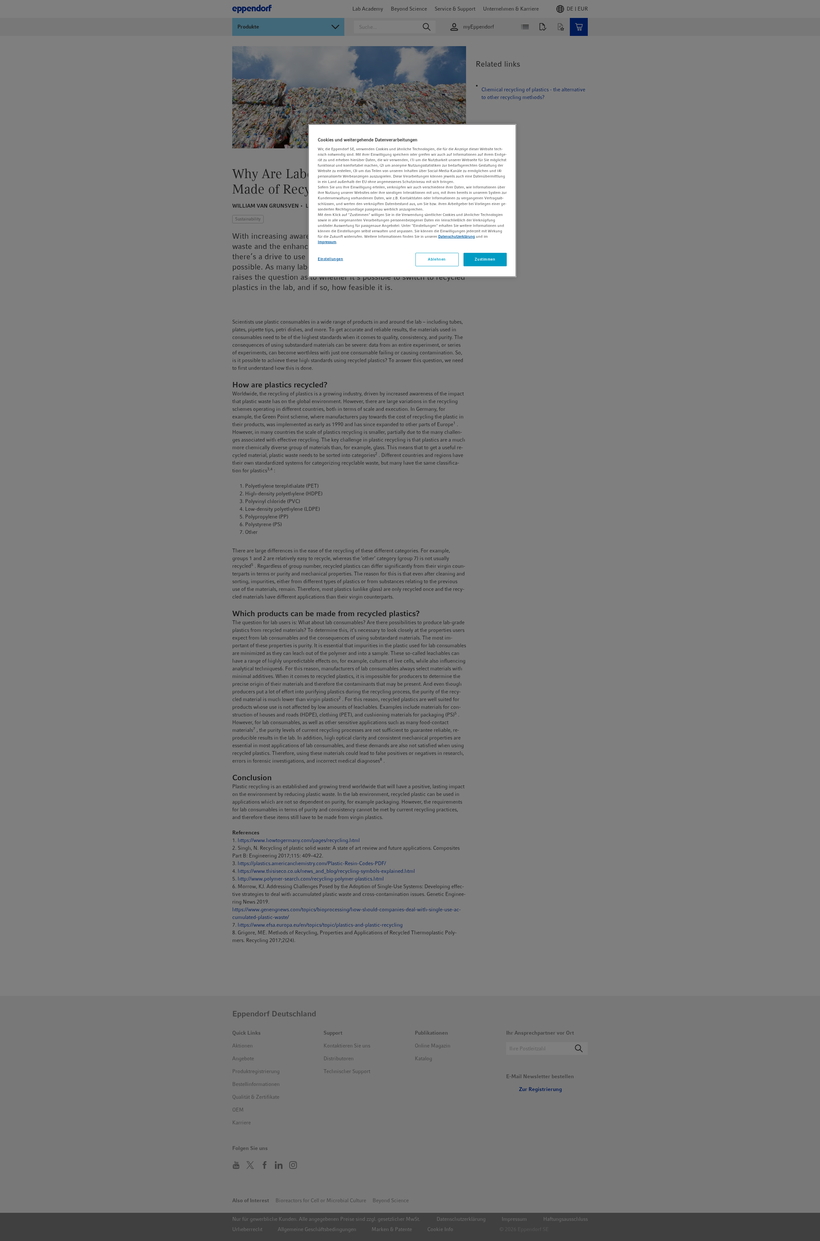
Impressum (327, 242)
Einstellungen (330, 259)
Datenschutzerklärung (456, 236)
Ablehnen (437, 259)
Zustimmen (485, 259)
